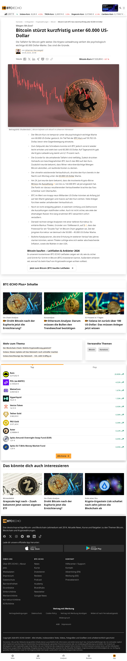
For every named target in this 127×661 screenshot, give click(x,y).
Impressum (8, 575)
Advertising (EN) (72, 571)
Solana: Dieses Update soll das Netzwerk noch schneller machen (30, 352)
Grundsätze (8, 587)
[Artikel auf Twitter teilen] (29, 59)
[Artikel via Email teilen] (47, 59)
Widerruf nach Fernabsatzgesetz (104, 613)
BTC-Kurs (78, 138)
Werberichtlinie (10, 595)
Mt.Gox (34, 184)
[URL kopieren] (51, 59)
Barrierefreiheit (10, 583)
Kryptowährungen (42, 22)
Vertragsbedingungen (18, 613)
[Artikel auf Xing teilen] (38, 59)
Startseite (19, 22)
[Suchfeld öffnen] (120, 7)
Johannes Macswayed (34, 50)
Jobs (5, 567)
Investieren (39, 571)
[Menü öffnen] (124, 7)
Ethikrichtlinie (9, 591)
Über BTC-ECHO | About (14, 563)
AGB (58, 624)
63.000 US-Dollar (66, 176)
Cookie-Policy (51, 613)
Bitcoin (53, 22)
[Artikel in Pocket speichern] (42, 59)
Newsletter (39, 591)
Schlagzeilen (29, 22)
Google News (40, 595)
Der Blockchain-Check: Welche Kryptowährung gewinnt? (27, 348)
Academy (38, 583)
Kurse (37, 567)
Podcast (38, 579)
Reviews (38, 575)
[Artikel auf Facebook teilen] (24, 59)
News (36, 563)
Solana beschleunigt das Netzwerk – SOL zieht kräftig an (27, 356)
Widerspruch (64, 618)
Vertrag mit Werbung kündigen (74, 613)
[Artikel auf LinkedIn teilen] (33, 59)
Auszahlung (47, 184)
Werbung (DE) (72, 575)
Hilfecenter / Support (75, 563)
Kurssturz (104, 349)
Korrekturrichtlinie (11, 599)
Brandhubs (39, 587)
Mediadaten (8, 571)
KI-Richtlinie (8, 603)
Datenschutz (9, 579)
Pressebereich (72, 579)
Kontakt (69, 567)
